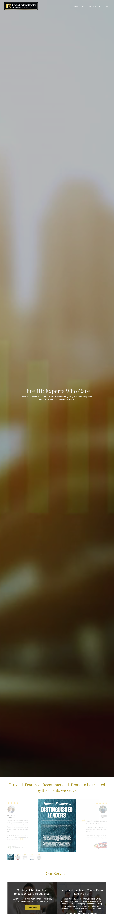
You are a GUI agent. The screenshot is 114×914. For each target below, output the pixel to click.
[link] (21, 6)
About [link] (83, 6)
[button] (94, 6)
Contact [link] (106, 6)
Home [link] (76, 6)
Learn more (32, 907)
